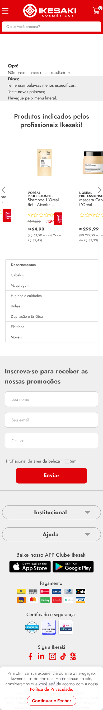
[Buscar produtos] (94, 26)
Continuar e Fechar (51, 700)
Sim (73, 461)
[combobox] (51, 26)
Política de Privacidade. (51, 689)
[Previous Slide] (3, 190)
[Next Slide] (99, 190)
